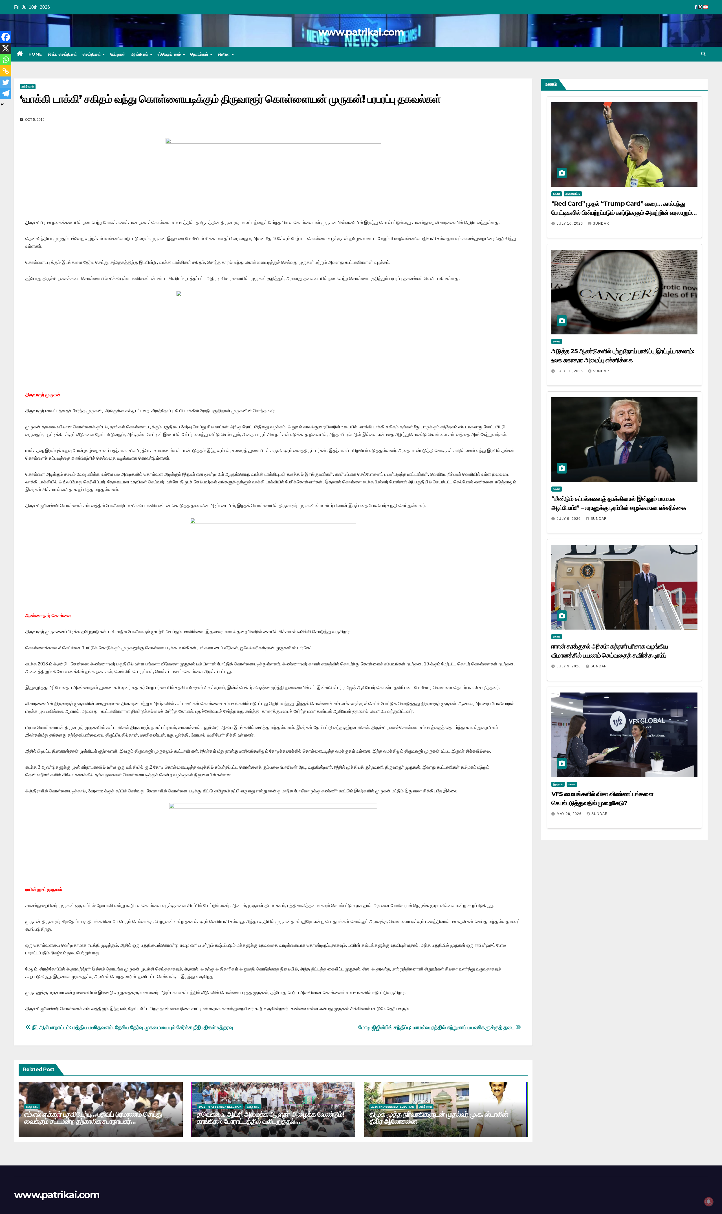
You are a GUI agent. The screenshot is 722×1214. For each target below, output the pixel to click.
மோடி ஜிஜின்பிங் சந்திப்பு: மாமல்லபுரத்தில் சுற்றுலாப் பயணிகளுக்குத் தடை (437, 1027)
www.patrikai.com (361, 32)
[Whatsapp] (5, 59)
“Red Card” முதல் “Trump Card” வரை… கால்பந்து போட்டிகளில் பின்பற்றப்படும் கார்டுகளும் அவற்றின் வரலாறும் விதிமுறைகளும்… (621, 212)
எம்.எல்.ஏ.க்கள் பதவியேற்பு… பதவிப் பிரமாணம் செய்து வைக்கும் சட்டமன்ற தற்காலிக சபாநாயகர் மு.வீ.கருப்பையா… (93, 1121)
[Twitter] (5, 82)
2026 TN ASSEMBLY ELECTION (220, 1106)
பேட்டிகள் (118, 54)
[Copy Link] (5, 70)
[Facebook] (5, 37)
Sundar (601, 223)
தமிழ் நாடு (27, 86)
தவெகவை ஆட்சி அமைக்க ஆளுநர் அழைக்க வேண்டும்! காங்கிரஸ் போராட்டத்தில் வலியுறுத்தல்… (270, 1117)
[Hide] (2, 104)
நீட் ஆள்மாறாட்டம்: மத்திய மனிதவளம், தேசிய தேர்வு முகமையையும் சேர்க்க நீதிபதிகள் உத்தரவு (132, 1027)
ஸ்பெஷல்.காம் (170, 54)
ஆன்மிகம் (140, 54)
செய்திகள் (92, 54)
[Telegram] (5, 93)
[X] (5, 48)
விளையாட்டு (572, 193)
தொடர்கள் (200, 54)
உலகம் (556, 193)
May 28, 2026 (570, 814)
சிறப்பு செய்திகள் (62, 54)
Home (35, 54)
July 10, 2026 (570, 223)
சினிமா (224, 54)
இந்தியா (558, 784)
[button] (703, 54)
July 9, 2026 (569, 519)
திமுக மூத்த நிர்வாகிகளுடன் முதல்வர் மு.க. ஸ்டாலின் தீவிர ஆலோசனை (439, 1117)
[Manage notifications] (708, 1201)
